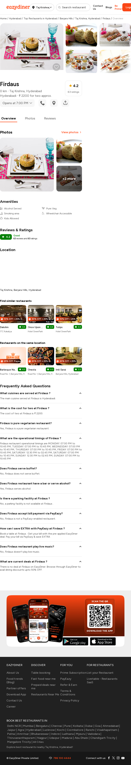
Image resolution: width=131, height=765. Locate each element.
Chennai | (57, 726)
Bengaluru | (43, 726)
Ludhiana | (68, 734)
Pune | (68, 726)
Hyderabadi (8, 96)
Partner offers (16, 688)
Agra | (22, 730)
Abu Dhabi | (82, 738)
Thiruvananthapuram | (21, 738)
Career (11, 706)
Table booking (40, 672)
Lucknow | (49, 730)
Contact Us (98, 7)
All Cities (38, 741)
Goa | (98, 726)
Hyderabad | (34, 730)
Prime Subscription (73, 672)
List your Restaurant (100, 672)
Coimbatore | (76, 730)
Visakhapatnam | (108, 730)
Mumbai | (29, 726)
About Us (13, 672)
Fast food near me (43, 679)
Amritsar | (24, 734)
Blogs (109, 7)
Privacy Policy (69, 700)
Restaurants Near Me (45, 694)
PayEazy (65, 679)
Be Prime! (118, 7)
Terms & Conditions (67, 692)
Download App (16, 694)
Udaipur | (55, 738)
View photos (69, 132)
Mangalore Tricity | (19, 742)
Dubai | (89, 726)
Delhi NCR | (14, 726)
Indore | (56, 734)
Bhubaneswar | (40, 734)
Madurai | (68, 738)
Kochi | (61, 730)
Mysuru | (81, 734)
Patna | (11, 734)
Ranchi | (91, 730)
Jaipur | (12, 730)
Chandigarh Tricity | (103, 738)
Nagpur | (42, 738)
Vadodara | (94, 734)
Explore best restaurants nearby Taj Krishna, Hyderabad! (40, 747)
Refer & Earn (68, 685)
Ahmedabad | (111, 726)
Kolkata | (79, 726)
